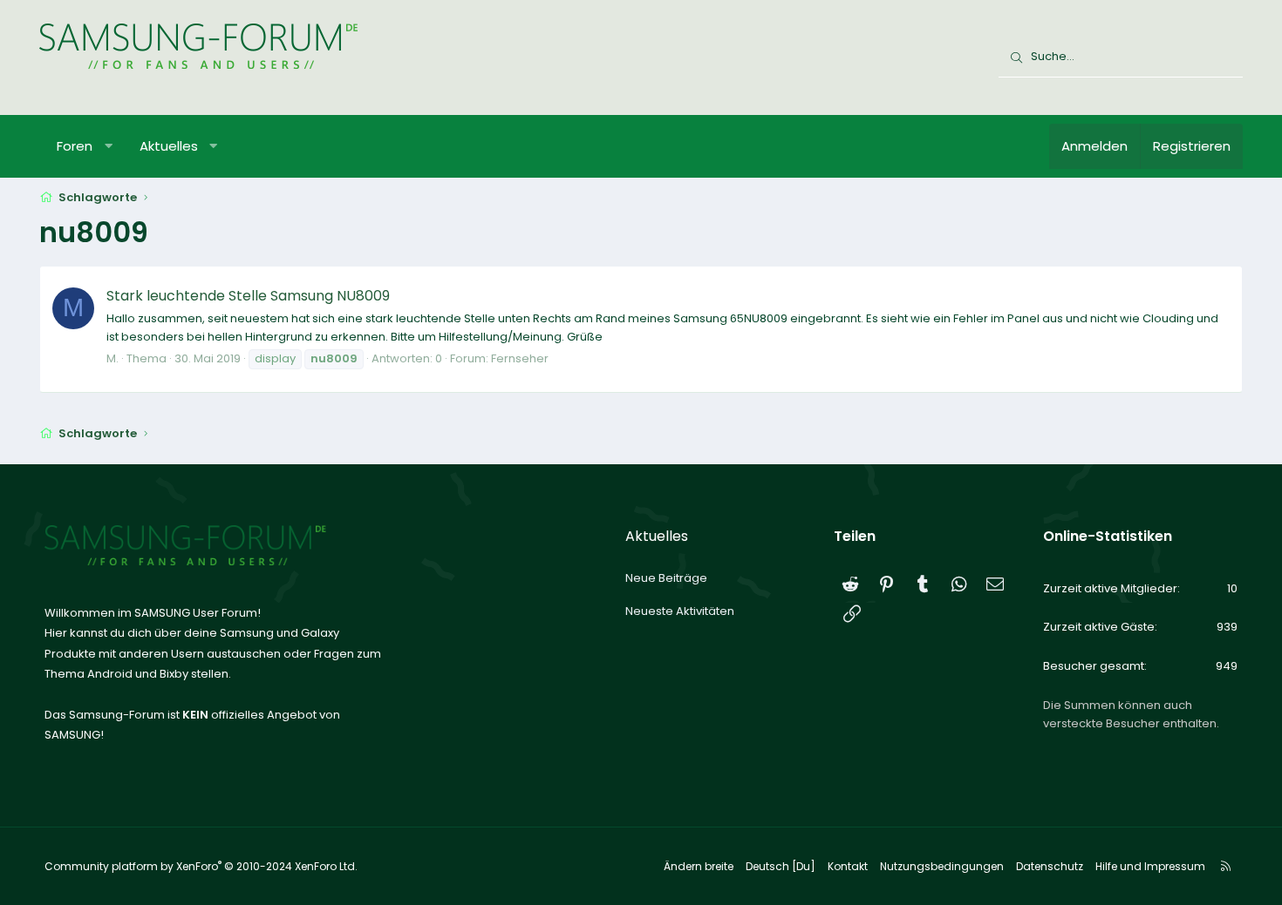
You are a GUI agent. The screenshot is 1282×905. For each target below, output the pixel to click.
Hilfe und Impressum (1150, 866)
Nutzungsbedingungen (942, 866)
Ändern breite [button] (698, 866)
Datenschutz (1049, 866)
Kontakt (848, 866)
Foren (74, 146)
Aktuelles (169, 146)
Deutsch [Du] (780, 866)
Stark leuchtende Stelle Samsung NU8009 (248, 296)
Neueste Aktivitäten (679, 611)
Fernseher (520, 358)
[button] (108, 146)
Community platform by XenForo (201, 866)
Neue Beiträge (666, 578)
